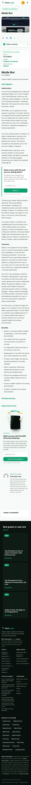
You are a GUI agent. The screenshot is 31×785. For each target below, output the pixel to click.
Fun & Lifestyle (6, 663)
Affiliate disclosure (21, 686)
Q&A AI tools (6, 731)
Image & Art (5, 656)
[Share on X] (3, 38)
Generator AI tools (7, 749)
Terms (18, 691)
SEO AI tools (6, 746)
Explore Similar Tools (9, 406)
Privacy (18, 688)
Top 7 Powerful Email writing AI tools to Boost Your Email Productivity (8, 699)
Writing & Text (6, 658)
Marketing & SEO (21, 652)
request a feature (24, 773)
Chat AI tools (6, 724)
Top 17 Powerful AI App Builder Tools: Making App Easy (8, 680)
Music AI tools (15, 739)
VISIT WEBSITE (7, 84)
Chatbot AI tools (17, 721)
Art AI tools (6, 739)
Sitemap (18, 693)
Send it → (16, 190)
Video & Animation (7, 666)
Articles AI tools (16, 735)
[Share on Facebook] (6, 38)
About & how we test (22, 679)
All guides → (5, 672)
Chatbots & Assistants (10, 9)
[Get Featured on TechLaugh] (23, 2)
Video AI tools (18, 728)
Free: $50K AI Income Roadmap (7, 709)
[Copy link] (18, 38)
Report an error (23, 782)
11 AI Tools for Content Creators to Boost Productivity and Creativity (8, 693)
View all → (6, 530)
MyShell (6, 66)
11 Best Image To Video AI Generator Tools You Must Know (8, 686)
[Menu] (27, 3)
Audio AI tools (16, 731)
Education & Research (19, 655)
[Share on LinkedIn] (10, 38)
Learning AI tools (20, 749)
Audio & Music (6, 661)
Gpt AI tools (6, 735)
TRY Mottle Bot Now (8, 398)
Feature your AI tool (21, 684)
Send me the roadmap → (15, 459)
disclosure (6, 773)
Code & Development (22, 658)
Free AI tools (15, 746)
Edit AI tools (20, 742)
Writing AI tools (7, 728)
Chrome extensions (21, 661)
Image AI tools (6, 721)
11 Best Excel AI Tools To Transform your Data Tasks (8, 704)
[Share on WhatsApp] (14, 38)
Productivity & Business (5, 669)
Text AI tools (15, 724)
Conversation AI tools (8, 742)
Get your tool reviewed (22, 663)
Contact (18, 681)
